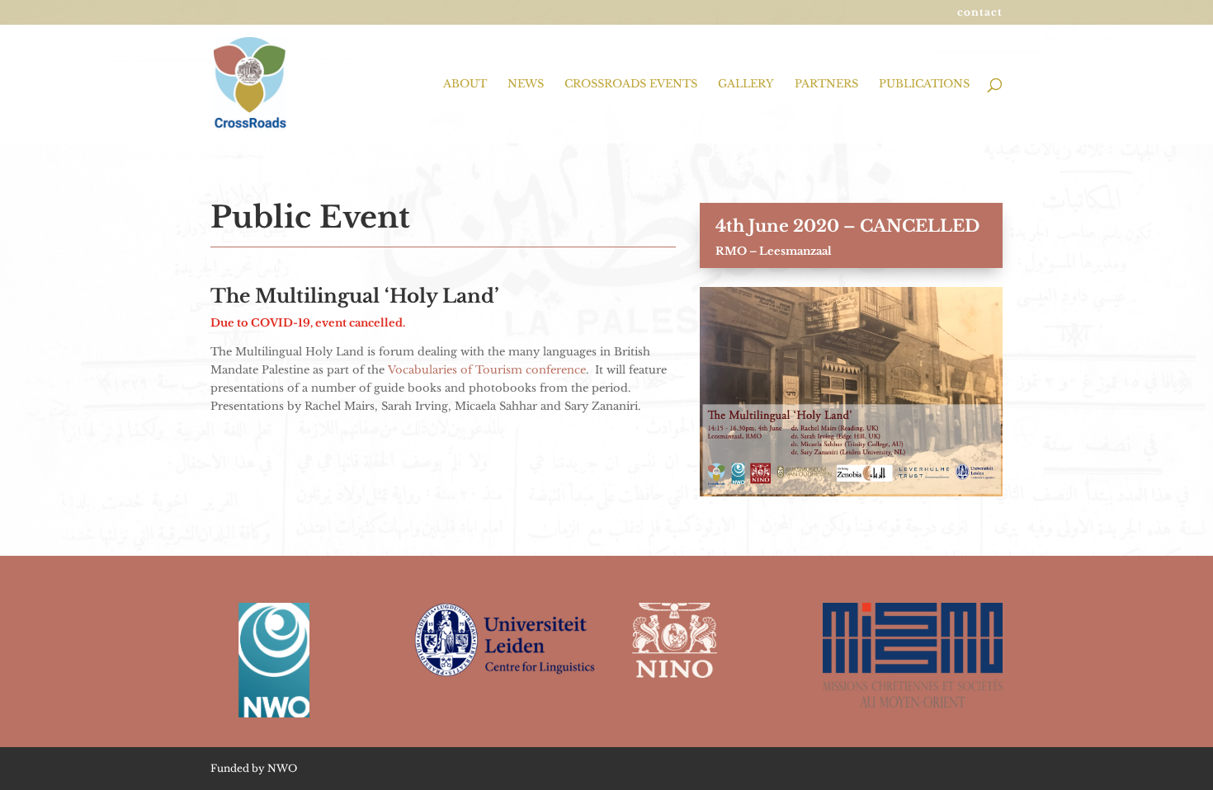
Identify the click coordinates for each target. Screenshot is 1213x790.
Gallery (746, 84)
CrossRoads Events (630, 84)
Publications (924, 84)
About (465, 84)
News (525, 84)
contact (980, 12)
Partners (826, 84)
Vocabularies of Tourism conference (487, 370)
